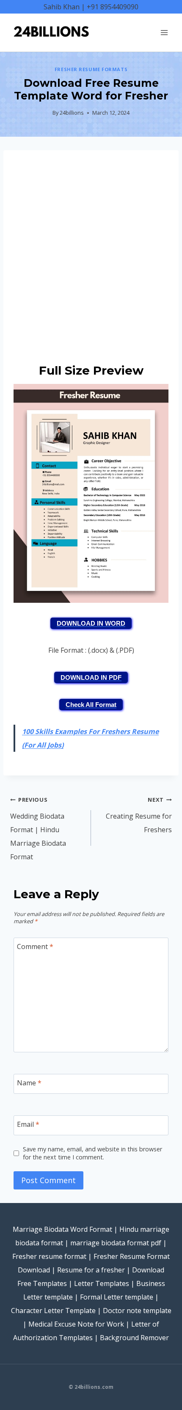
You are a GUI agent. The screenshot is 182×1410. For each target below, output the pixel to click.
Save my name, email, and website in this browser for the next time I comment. (92, 1153)
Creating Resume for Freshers (139, 815)
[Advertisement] (91, 255)
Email (28, 1124)
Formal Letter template (116, 1297)
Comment (35, 946)
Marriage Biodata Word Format (62, 1229)
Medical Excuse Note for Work (76, 1324)
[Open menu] (164, 32)
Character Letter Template (53, 1310)
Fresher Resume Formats (91, 69)
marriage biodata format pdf (115, 1242)
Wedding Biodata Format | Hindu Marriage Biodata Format (38, 828)
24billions (72, 112)
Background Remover (134, 1337)
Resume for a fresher (91, 1270)
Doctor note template (137, 1310)
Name (29, 1082)
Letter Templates (101, 1283)
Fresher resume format (49, 1256)
